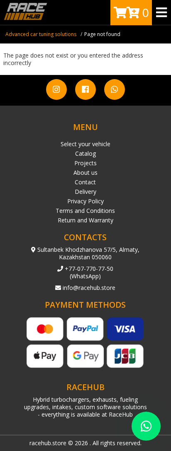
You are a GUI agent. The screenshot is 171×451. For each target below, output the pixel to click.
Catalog (85, 153)
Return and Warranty (85, 220)
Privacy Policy (85, 201)
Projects (85, 163)
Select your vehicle (85, 144)
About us (85, 172)
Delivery (85, 191)
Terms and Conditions (85, 211)
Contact (85, 182)
